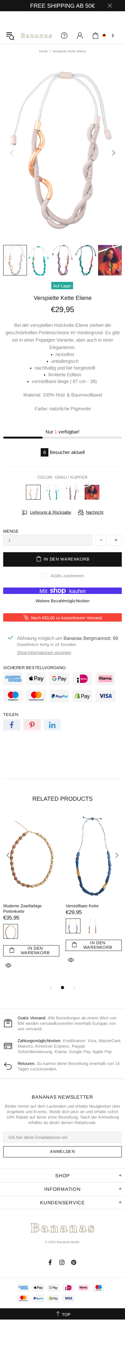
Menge (11, 531)
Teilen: (11, 714)
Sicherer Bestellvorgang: (35, 667)
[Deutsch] (109, 35)
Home (43, 51)
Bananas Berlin (36, 35)
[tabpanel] (31, 899)
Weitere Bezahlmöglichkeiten (62, 600)
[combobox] (109, 35)
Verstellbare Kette (82, 905)
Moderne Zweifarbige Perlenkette (22, 908)
